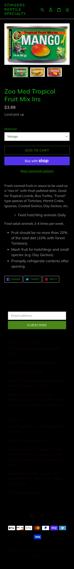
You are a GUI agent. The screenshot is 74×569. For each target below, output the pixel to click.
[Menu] (67, 9)
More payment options (37, 171)
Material (10, 129)
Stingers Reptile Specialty (15, 9)
